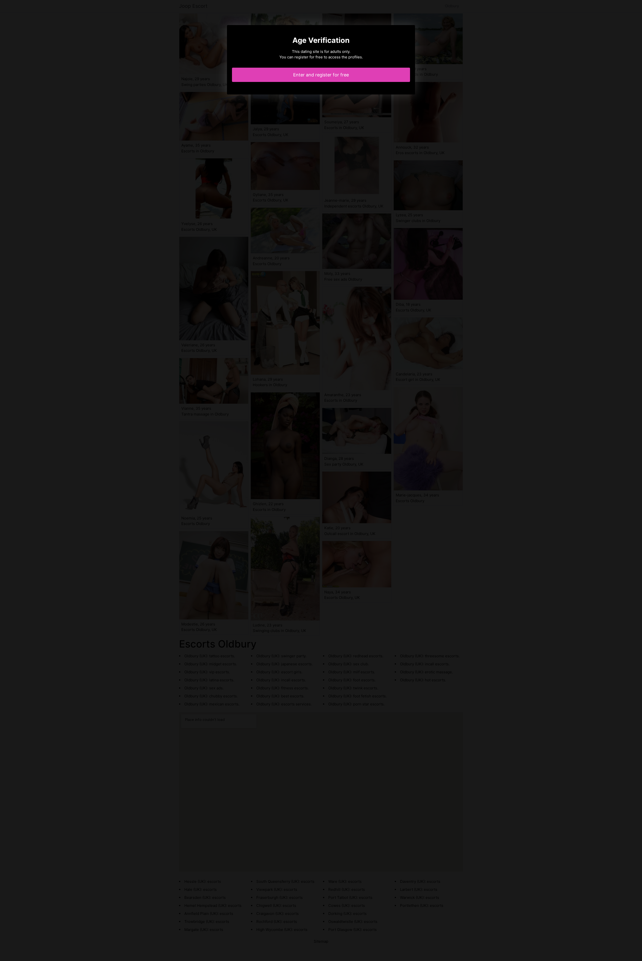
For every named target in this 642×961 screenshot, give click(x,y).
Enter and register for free (321, 74)
